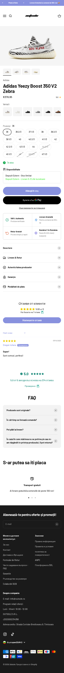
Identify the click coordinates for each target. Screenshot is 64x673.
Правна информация (45, 541)
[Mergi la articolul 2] (17, 72)
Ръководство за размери (15, 578)
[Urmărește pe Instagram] (5, 634)
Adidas (6, 80)
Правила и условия (44, 546)
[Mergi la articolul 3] (26, 72)
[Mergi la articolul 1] (7, 72)
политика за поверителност (42, 553)
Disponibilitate (13, 169)
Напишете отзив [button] (32, 320)
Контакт (6, 550)
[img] (9, 341)
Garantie (7, 573)
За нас (6, 544)
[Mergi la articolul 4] (36, 72)
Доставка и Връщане (13, 555)
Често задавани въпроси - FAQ (15, 567)
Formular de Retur (11, 560)
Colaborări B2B (10, 584)
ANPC (37, 560)
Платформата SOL (44, 565)
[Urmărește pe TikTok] (13, 634)
